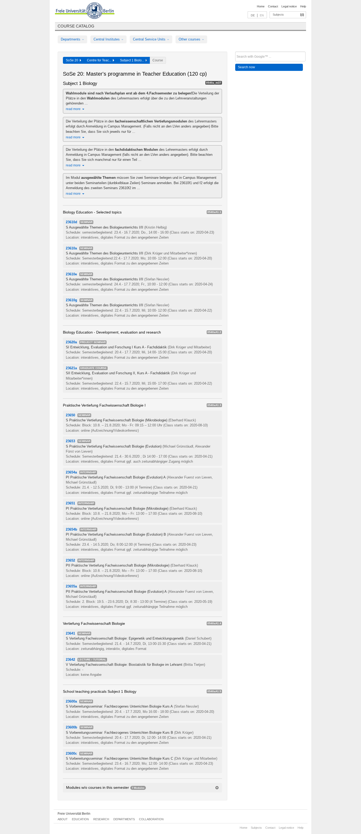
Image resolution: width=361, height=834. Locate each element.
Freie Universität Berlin (74, 813)
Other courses (190, 39)
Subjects (278, 14)
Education (80, 819)
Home (261, 6)
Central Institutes (107, 39)
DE (253, 15)
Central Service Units (149, 39)
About (63, 819)
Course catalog (76, 26)
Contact (273, 6)
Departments (71, 39)
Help (303, 6)
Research (101, 819)
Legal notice (289, 6)
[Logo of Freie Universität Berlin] (84, 11)
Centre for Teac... (100, 60)
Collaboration (151, 819)
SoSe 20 (73, 60)
